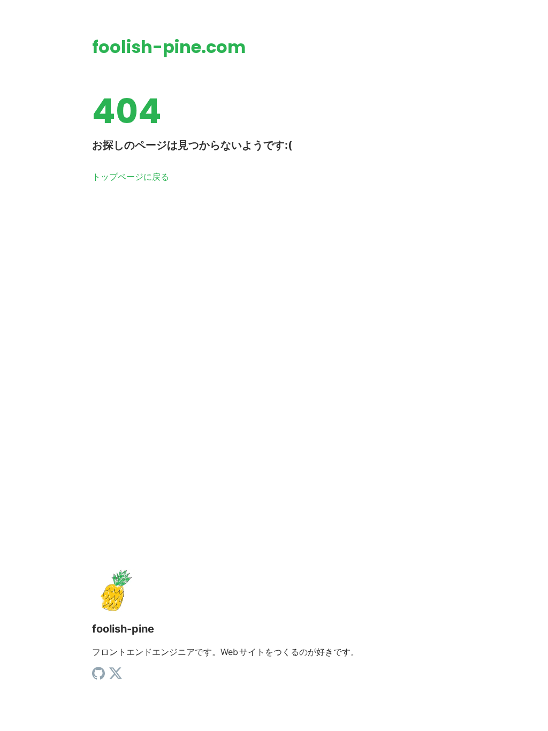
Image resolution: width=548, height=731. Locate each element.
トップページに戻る (130, 176)
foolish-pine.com (169, 47)
